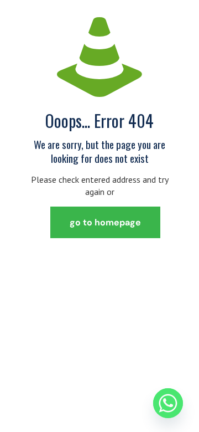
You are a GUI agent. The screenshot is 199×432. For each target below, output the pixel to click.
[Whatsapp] (168, 403)
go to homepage (105, 222)
